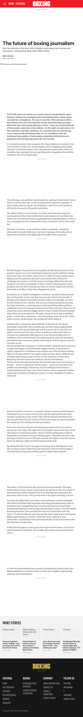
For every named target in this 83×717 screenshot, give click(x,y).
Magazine (7, 703)
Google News (69, 699)
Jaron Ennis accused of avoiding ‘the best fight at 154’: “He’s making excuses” (51, 644)
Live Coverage (8, 687)
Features (20, 3)
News (11, 3)
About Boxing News (51, 683)
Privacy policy (49, 698)
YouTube (67, 683)
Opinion (6, 699)
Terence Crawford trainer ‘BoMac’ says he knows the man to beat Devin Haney (11, 644)
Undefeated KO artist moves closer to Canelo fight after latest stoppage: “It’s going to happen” (71, 645)
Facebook (67, 695)
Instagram (68, 687)
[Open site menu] (5, 3)
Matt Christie (8, 56)
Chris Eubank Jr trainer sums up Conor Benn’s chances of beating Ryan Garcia (31, 645)
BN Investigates (9, 695)
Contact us (48, 687)
